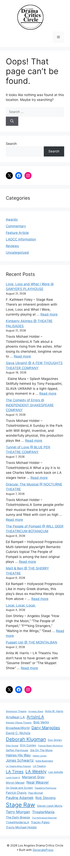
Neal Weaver (37, 782)
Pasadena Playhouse (45, 788)
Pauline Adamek (19, 798)
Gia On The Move (41, 750)
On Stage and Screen (19, 787)
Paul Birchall (35, 792)
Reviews (12, 246)
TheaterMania (43, 812)
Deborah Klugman (26, 739)
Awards (12, 219)
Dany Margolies (46, 727)
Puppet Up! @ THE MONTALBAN (31, 642)
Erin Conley (28, 745)
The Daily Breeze (18, 817)
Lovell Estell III (13, 777)
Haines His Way (18, 755)
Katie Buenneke (44, 760)
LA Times (15, 771)
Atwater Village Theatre (19, 722)
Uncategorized (17, 252)
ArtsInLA (35, 716)
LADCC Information (21, 239)
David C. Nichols (18, 733)
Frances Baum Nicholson (50, 745)
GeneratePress (43, 850)
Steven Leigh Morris (49, 805)
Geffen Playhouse (17, 750)
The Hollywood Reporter (44, 817)
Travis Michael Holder (21, 827)
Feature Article (17, 233)
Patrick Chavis (16, 793)
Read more (49, 314)
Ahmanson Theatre (16, 711)
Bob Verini (41, 722)
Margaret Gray (33, 777)
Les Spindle (55, 772)
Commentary (16, 226)
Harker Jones (39, 755)
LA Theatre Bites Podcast (18, 766)
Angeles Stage (35, 711)
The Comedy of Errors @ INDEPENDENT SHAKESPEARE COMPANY (30, 405)
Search (11, 144)
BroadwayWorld (18, 728)
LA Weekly (35, 771)
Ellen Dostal (12, 745)
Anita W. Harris (54, 711)
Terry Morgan (18, 812)
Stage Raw (20, 804)
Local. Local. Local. (21, 605)
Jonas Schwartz (20, 760)
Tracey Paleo (40, 822)
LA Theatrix (39, 766)
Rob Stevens (45, 798)
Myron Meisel (15, 782)
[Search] (12, 121)
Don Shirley (55, 739)
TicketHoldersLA (17, 822)
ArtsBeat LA (15, 717)
